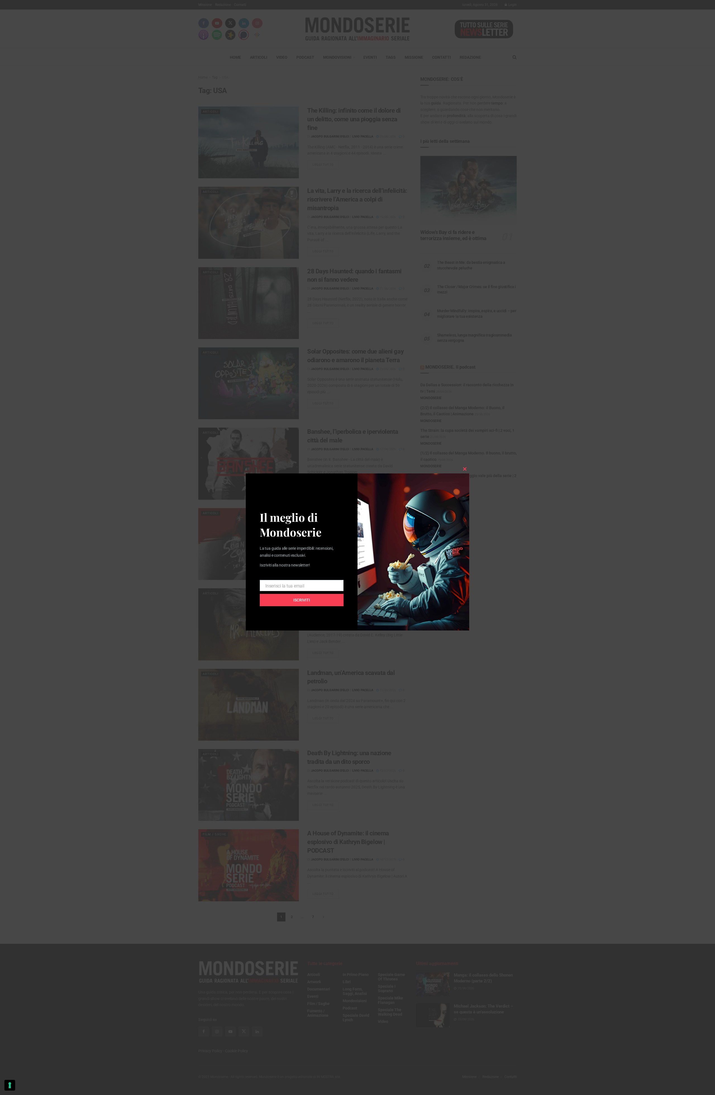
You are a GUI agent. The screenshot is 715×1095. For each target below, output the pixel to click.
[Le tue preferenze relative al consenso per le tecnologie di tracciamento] (9, 1085)
